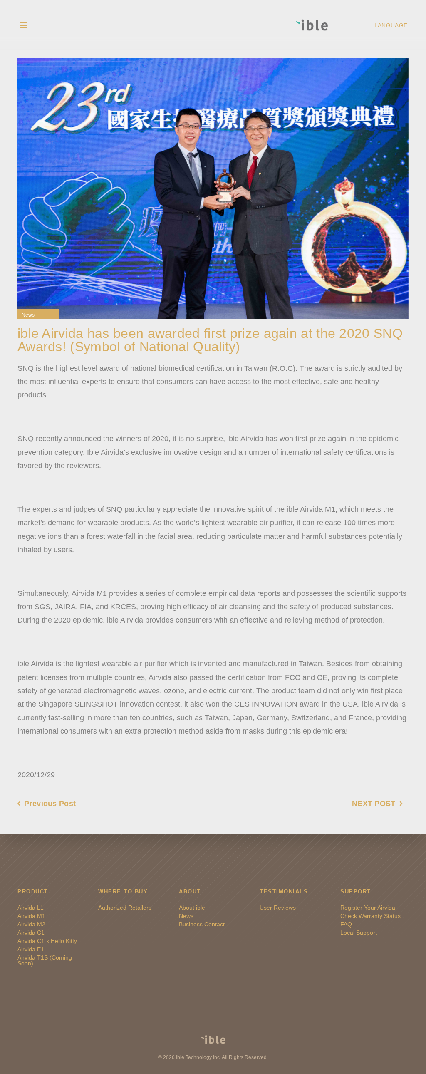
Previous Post (50, 803)
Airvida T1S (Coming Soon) (44, 960)
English (392, 25)
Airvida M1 (31, 916)
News (28, 315)
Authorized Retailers (124, 907)
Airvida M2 (31, 924)
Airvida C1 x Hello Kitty (47, 941)
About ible (192, 907)
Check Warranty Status (370, 916)
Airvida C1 (31, 932)
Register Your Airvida (367, 907)
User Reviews (278, 907)
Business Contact (202, 924)
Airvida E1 (30, 949)
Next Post (374, 803)
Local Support (358, 932)
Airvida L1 (30, 907)
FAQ (346, 924)
